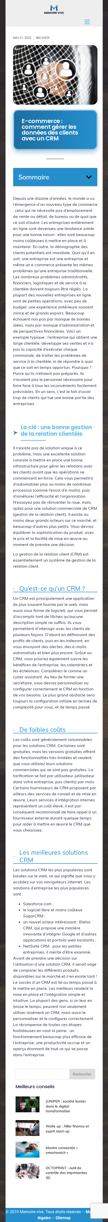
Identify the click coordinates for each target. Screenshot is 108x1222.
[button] (89, 177)
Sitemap (63, 1217)
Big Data (43, 38)
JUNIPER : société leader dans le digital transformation (66, 1106)
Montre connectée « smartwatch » (62, 1150)
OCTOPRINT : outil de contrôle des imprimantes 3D (66, 1173)
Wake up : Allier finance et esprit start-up (67, 1128)
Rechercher (82, 1074)
